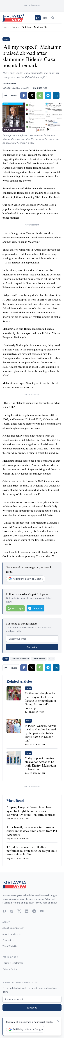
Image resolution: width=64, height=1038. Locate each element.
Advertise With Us (11, 933)
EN (37, 18)
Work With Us (9, 946)
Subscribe (32, 647)
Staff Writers (9, 83)
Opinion (26, 27)
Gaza (51, 658)
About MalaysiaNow (12, 927)
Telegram (37, 608)
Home (5, 27)
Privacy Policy (9, 969)
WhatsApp (17, 608)
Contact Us (8, 940)
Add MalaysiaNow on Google (28, 578)
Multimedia (40, 27)
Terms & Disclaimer (12, 962)
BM (45, 18)
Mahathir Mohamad (20, 658)
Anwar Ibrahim (38, 658)
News (15, 27)
